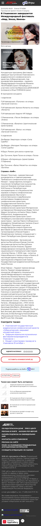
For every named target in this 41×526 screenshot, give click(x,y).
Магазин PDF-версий (28, 431)
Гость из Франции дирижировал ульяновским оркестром (20, 392)
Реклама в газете (9, 431)
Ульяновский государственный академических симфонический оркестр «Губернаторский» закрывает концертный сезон (21, 329)
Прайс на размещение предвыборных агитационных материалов (19, 446)
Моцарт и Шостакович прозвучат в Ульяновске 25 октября (19, 342)
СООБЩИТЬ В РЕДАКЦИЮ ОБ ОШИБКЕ (17, 450)
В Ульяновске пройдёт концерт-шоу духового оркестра (22, 412)
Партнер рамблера (31, 515)
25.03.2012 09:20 (7, 9)
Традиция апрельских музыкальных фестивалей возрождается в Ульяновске (20, 336)
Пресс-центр (30, 428)
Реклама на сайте (10, 442)
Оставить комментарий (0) (20, 359)
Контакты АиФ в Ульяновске (15, 439)
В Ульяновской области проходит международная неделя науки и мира (22, 399)
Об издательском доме (12, 428)
